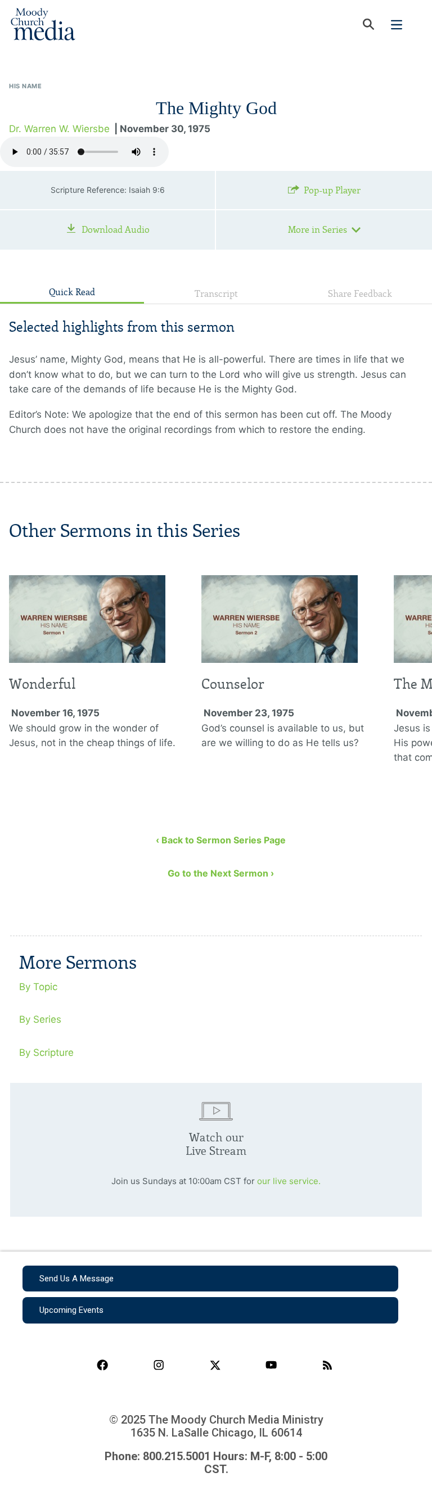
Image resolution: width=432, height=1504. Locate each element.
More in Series (317, 229)
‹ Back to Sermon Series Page (221, 840)
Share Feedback (360, 293)
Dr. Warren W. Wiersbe (59, 128)
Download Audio (116, 229)
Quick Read (72, 292)
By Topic (38, 986)
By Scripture (46, 1052)
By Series (40, 1019)
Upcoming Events (71, 1310)
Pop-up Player (332, 190)
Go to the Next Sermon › (221, 873)
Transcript (216, 293)
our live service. (289, 1181)
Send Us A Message (76, 1278)
